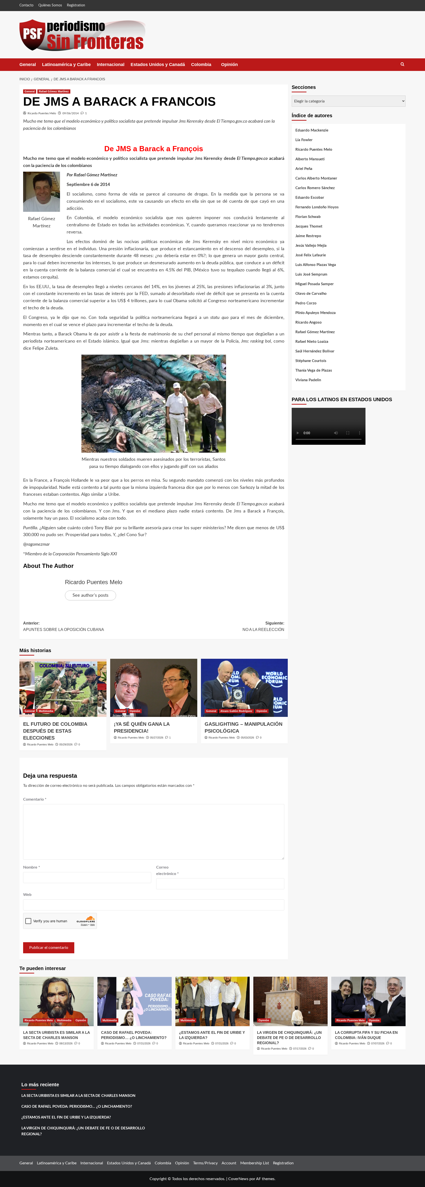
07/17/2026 (299, 1048)
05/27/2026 (156, 737)
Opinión (234, 66)
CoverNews (238, 1179)
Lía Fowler (304, 140)
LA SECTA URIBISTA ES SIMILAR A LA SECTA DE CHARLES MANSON (78, 1096)
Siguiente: (263, 626)
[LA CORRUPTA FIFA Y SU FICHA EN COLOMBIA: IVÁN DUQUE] (368, 1001)
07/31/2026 (144, 1043)
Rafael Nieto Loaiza (311, 342)
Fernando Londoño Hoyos (317, 207)
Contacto (26, 5)
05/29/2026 (66, 744)
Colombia (206, 66)
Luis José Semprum (311, 274)
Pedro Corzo (306, 303)
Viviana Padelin (308, 380)
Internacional (110, 64)
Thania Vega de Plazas (313, 370)
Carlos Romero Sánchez (315, 188)
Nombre (31, 867)
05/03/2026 (247, 737)
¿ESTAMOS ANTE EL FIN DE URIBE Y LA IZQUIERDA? (66, 1117)
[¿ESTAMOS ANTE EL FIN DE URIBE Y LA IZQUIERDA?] (212, 1001)
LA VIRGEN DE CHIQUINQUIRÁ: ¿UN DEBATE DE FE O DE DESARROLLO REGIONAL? (289, 1037)
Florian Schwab (308, 217)
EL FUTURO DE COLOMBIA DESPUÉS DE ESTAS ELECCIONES (55, 731)
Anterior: (63, 626)
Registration (76, 5)
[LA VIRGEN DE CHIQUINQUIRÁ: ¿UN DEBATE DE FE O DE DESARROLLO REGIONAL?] (290, 1001)
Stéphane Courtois (310, 361)
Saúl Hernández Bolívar (314, 351)
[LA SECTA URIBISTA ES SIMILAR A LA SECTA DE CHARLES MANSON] (56, 1001)
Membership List (254, 1163)
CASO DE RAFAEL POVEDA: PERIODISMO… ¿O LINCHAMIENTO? (76, 1106)
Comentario (34, 799)
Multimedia (46, 710)
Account (229, 1163)
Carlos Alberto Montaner (316, 178)
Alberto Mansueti (310, 159)
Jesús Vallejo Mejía (311, 245)
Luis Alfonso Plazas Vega (315, 265)
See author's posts (90, 595)
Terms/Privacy (205, 1163)
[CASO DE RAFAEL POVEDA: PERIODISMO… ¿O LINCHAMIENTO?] (134, 1001)
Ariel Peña (303, 169)
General (27, 64)
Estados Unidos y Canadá (158, 64)
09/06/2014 (70, 113)
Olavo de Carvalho (311, 294)
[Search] (402, 64)
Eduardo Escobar (309, 197)
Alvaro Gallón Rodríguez (236, 710)
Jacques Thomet (308, 226)
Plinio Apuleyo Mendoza (315, 313)
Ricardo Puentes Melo (42, 113)
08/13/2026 (66, 1043)
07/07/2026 (377, 1043)
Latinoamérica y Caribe (66, 64)
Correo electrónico (167, 870)
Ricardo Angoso (308, 322)
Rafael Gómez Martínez (54, 91)
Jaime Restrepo (308, 236)
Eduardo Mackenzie (311, 130)
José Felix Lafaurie (310, 255)
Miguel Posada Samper (314, 284)
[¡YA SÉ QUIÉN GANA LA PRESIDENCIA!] (153, 688)
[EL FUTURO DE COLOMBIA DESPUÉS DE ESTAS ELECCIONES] (62, 688)
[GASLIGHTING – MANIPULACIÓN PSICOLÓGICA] (244, 688)
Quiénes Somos (50, 5)
